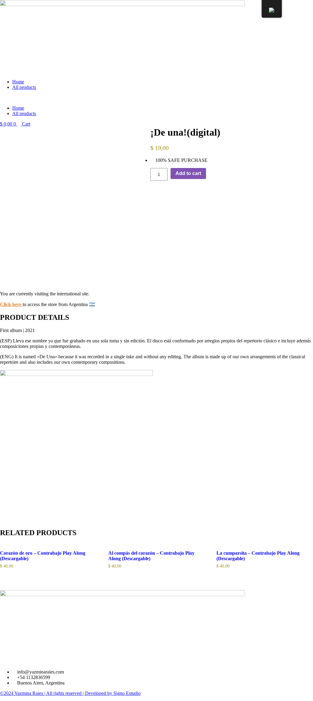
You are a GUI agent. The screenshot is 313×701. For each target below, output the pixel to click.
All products (24, 87)
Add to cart (188, 173)
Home (18, 81)
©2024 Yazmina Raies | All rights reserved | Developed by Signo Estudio (70, 693)
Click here (10, 304)
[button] (156, 97)
